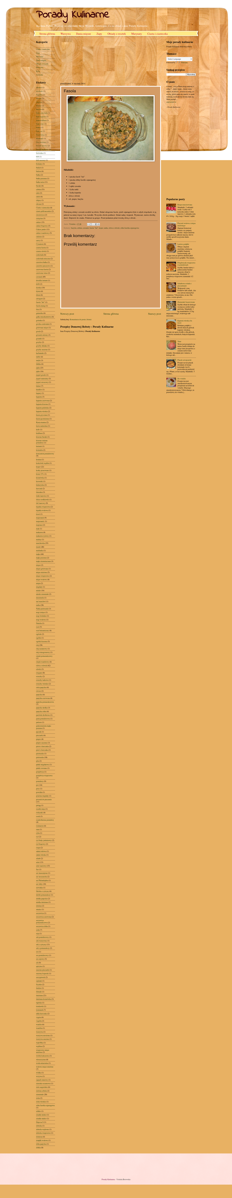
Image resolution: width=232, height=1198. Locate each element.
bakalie (38, 98)
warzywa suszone (42, 1039)
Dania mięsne (83, 33)
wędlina (39, 1046)
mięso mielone (41, 572)
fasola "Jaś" (94, 228)
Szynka (39, 984)
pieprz (38, 739)
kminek (39, 446)
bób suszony (40, 160)
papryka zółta (41, 711)
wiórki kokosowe (42, 1055)
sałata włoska (41, 855)
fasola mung (40, 305)
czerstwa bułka (41, 262)
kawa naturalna (41, 426)
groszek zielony (42, 335)
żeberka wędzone (42, 1129)
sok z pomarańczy (42, 948)
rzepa (38, 847)
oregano (39, 672)
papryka (39, 694)
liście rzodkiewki (42, 499)
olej (37, 645)
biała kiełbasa (41, 120)
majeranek (40, 517)
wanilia (39, 1024)
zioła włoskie (41, 1101)
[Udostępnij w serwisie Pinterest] (98, 224)
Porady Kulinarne (73, 15)
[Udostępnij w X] (93, 224)
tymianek (39, 1010)
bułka (38, 175)
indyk (38, 360)
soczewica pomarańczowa (41, 921)
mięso (38, 565)
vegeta (38, 1017)
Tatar (179, 341)
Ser (37, 869)
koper (101, 228)
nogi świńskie (41, 616)
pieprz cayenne (41, 742)
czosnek (86, 228)
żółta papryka (41, 1144)
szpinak (39, 981)
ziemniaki (40, 1094)
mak (37, 528)
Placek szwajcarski (184, 360)
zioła (38, 1098)
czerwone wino (41, 273)
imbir (38, 356)
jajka (38, 367)
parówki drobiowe (43, 715)
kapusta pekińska (42, 407)
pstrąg (38, 805)
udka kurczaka (41, 1013)
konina (38, 459)
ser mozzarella (41, 876)
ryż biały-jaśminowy (44, 840)
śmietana (39, 995)
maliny (38, 539)
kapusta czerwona (42, 400)
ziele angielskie (42, 1087)
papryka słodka (41, 707)
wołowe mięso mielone (44, 1066)
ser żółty (39, 884)
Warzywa (66, 33)
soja (37, 933)
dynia (38, 291)
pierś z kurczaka (42, 750)
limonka (39, 492)
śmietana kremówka (43, 999)
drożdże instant (41, 280)
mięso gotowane (42, 568)
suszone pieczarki (42, 970)
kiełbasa (39, 433)
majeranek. (40, 521)
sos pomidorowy (42, 955)
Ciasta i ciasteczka (157, 33)
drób (38, 284)
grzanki (39, 338)
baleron (39, 102)
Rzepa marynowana (184, 204)
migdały (39, 587)
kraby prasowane (42, 470)
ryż (37, 836)
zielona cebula (41, 1091)
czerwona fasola (42, 269)
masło (38, 547)
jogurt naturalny (42, 378)
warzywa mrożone (43, 1035)
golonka (39, 320)
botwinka (39, 153)
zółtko (38, 1111)
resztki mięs (40, 809)
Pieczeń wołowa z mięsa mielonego (186, 224)
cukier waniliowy (42, 233)
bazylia (73, 228)
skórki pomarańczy (43, 895)
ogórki (38, 638)
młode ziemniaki (42, 594)
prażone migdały (42, 796)
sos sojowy (40, 959)
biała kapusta (41, 116)
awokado (39, 91)
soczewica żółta (42, 926)
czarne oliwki (41, 251)
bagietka (39, 94)
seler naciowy (41, 865)
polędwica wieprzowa (44, 775)
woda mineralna (42, 1063)
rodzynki (39, 812)
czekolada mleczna (43, 258)
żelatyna (39, 1136)
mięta (38, 583)
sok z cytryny (41, 944)
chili (37, 193)
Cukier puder (41, 229)
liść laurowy (40, 503)
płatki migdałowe (42, 764)
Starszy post (154, 313)
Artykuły (39, 74)
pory (38, 788)
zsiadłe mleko (41, 1114)
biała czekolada (42, 113)
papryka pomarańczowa (45, 702)
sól (37, 962)
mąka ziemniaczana (43, 561)
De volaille (181, 378)
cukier (38, 222)
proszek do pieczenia (44, 799)
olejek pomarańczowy (44, 656)
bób (37, 156)
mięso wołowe (41, 579)
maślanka (39, 550)
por (37, 785)
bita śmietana (41, 142)
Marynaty (136, 33)
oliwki (38, 669)
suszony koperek (42, 973)
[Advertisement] (82, 58)
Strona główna (47, 33)
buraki (38, 185)
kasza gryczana (41, 415)
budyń (38, 167)
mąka (38, 554)
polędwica (40, 771)
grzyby (38, 342)
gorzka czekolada (42, 324)
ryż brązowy (40, 844)
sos (37, 951)
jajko (38, 371)
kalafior (39, 389)
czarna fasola (41, 247)
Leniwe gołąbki (183, 244)
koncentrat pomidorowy (45, 453)
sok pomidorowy (42, 937)
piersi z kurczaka (42, 746)
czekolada (40, 255)
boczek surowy (41, 145)
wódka (38, 1072)
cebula (79, 228)
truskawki (40, 1006)
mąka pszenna (41, 557)
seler (38, 862)
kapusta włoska (41, 411)
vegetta (38, 1021)
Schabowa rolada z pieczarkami (184, 284)
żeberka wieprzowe (43, 1133)
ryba (37, 833)
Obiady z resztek (117, 33)
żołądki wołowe (42, 1140)
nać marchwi (41, 601)
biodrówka (40, 135)
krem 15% (40, 474)
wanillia (39, 1028)
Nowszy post (67, 313)
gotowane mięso (42, 327)
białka (38, 127)
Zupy (99, 33)
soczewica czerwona (43, 916)
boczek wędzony (42, 149)
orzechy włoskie (42, 683)
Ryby (38, 71)
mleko (38, 590)
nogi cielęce (40, 612)
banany (38, 105)
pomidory (40, 781)
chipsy (38, 200)
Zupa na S (40, 1122)
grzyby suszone (42, 349)
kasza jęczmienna (42, 418)
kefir (38, 429)
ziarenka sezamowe (43, 1083)
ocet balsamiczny (42, 630)
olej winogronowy (43, 652)
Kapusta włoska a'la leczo (184, 321)
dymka (38, 287)
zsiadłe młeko (41, 1118)
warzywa (39, 1032)
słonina (38, 905)
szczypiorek (40, 977)
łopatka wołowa (42, 510)
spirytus (39, 966)
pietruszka (40, 757)
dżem (38, 295)
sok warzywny (41, 940)
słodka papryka (41, 898)
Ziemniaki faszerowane (186, 302)
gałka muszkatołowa (43, 316)
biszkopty (39, 138)
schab (38, 858)
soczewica (40, 913)
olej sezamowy (41, 648)
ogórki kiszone (41, 641)
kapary (38, 393)
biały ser (39, 131)
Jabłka (38, 364)
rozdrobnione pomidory (45, 820)
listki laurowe (41, 496)
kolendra (39, 450)
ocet (37, 627)
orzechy (39, 676)
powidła (39, 792)
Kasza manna (41, 422)
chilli (38, 196)
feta (37, 309)
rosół (38, 816)
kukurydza (40, 485)
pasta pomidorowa (43, 718)
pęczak (38, 731)
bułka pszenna (41, 178)
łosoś (38, 514)
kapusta (39, 396)
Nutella (39, 623)
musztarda (40, 597)
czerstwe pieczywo (43, 265)
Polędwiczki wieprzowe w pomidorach (186, 263)
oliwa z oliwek (114, 228)
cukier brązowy (42, 225)
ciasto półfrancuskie (43, 211)
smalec (38, 909)
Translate (184, 62)
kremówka (40, 477)
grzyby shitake (41, 345)
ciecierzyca (40, 215)
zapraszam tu (171, 102)
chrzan (38, 204)
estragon (39, 298)
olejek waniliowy (42, 661)
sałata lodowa (41, 851)
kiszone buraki (41, 437)
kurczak (39, 488)
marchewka (40, 543)
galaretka (39, 313)
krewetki (39, 481)
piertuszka (40, 753)
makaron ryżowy (42, 536)
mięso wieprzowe (42, 576)
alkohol (39, 87)
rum (37, 829)
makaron (39, 532)
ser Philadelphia (42, 880)
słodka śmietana (42, 902)
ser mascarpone (42, 873)
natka (106, 228)
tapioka (39, 1002)
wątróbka (39, 1042)
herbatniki (40, 353)
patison (38, 722)
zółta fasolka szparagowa (129, 228)
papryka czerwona (43, 698)
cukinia (39, 236)
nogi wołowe (41, 619)
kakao (38, 386)
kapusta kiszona (42, 404)
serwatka (39, 887)
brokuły (39, 164)
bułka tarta (40, 182)
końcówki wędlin (42, 463)
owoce (38, 691)
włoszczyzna (41, 1059)
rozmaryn (39, 825)
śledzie (38, 988)
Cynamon (39, 244)
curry (38, 240)
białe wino (40, 124)
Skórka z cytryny (42, 891)
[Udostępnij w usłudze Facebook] (96, 224)
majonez (39, 525)
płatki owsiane (41, 768)
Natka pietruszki (42, 608)
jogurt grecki (41, 375)
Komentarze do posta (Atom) (81, 319)
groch (38, 331)
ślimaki (39, 991)
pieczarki (39, 735)
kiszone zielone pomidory (42, 441)
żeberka (39, 1125)
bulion (38, 171)
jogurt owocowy (42, 382)
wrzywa (39, 1076)
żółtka (38, 1147)
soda (37, 930)
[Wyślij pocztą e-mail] (88, 224)
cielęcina (39, 218)
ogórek (38, 634)
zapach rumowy (42, 1080)
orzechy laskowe (42, 680)
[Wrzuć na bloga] (91, 224)
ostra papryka (41, 687)
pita (37, 761)
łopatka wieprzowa (43, 506)
